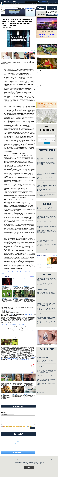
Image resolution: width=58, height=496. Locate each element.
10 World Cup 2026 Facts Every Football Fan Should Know (6, 384)
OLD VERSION (52, 8)
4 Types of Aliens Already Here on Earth (45, 375)
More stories (17, 14)
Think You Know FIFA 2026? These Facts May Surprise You (7, 300)
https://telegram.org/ (52, 115)
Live (42, 3)
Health (13, 3)
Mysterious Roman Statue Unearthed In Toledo (18, 396)
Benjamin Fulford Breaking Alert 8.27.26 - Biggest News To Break (45, 154)
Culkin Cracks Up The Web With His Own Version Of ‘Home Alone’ (29, 384)
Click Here (11, 314)
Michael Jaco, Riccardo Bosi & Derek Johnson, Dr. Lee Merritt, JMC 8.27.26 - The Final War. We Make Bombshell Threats (46, 169)
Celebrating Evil (40, 392)
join (6, 310)
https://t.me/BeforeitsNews (43, 119)
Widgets (51, 459)
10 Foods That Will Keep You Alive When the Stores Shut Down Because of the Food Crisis (46, 354)
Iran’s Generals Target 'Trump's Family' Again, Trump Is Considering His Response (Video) (46, 318)
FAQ (17, 459)
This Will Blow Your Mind (42, 289)
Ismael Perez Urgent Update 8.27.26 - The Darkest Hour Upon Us (45, 250)
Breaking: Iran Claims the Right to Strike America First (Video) (45, 314)
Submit (46, 143)
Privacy (23, 459)
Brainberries (4, 286)
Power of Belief (25, 3)
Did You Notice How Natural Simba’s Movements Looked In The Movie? (5, 397)
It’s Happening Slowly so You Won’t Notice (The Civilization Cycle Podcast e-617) (45, 361)
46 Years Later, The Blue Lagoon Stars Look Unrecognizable (46, 98)
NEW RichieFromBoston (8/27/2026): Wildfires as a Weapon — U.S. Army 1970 (46, 213)
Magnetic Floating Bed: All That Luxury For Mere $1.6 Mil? (29, 396)
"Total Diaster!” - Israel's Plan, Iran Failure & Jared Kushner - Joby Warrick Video (46, 309)
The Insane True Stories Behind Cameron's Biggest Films (29, 288)
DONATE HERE (41, 8)
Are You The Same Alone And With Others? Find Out (18, 288)
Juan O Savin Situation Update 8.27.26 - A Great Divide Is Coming (45, 241)
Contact (20, 459)
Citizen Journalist (28, 314)
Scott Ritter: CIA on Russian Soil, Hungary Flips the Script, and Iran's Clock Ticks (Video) (46, 293)
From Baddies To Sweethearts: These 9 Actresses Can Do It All (6, 288)
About (6, 459)
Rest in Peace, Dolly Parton (42, 357)
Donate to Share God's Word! (47, 36)
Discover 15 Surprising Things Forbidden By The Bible (47, 344)
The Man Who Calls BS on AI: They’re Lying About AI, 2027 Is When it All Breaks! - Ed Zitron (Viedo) (46, 217)
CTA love (26, 298)
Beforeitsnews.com (10, 7)
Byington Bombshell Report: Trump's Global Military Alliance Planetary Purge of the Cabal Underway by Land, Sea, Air (46, 304)
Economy (9, 3)
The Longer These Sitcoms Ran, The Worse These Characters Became (46, 70)
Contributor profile (11, 14)
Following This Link (25, 359)
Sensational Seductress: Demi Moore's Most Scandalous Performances (40, 267)
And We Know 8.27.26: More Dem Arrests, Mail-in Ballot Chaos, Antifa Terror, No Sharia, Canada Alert (46, 163)
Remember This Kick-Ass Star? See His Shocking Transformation (45, 84)
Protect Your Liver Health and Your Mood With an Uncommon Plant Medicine (46, 380)
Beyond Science (18, 3)
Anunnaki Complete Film (42, 182)
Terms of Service (29, 459)
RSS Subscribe (46, 459)
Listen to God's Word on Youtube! (47, 34)
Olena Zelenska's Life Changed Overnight (17, 384)
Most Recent (52, 3)
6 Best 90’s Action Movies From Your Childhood (51, 266)
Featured (5, 3)
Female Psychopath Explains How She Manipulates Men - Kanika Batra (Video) (45, 208)
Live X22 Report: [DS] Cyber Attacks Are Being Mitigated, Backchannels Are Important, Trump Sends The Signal (46, 231)
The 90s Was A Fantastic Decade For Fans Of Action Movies (18, 300)
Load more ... (17, 452)
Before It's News (10, 1)
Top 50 (48, 3)
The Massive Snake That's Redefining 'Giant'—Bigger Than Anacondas (47, 56)
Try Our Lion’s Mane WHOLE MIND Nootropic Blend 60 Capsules (14, 324)
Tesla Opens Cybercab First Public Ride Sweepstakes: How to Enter (45, 388)
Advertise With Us (11, 459)
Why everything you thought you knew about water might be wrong (29, 300)
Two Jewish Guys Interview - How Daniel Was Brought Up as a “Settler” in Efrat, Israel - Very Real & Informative (46, 366)
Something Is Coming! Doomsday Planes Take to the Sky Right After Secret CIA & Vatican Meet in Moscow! (46, 322)
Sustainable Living (32, 3)
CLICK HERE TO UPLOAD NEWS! (52, 14)
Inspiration (38, 3)
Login (53, 2)
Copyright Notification (37, 459)
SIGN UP (41, 133)
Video (45, 3)
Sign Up (56, 2)
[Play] (47, 23)
